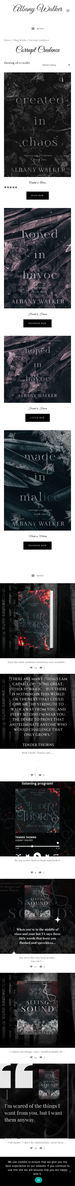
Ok (38, 1180)
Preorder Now (37, 323)
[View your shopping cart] (68, 10)
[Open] (37, 620)
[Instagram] (71, 653)
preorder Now (37, 545)
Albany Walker (37, 9)
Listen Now (37, 418)
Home (7, 40)
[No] (70, 1171)
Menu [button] (40, 29)
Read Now (37, 195)
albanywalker (37, 587)
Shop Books (20, 40)
